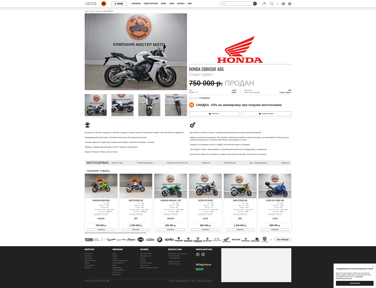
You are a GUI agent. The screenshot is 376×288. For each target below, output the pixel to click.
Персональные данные (205, 281)
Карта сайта (116, 274)
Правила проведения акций (149, 267)
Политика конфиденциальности (179, 281)
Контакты (180, 3)
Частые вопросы (118, 263)
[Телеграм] (283, 3)
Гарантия (285, 163)
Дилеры (87, 263)
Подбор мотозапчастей (177, 163)
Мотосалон (88, 256)
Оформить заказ (145, 256)
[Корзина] (271, 3)
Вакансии (88, 267)
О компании (88, 253)
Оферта (193, 281)
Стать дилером (89, 265)
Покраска (206, 163)
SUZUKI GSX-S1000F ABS (275, 200)
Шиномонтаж (230, 163)
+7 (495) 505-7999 (90, 3)
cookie (343, 275)
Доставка (143, 260)
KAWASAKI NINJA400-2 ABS (171, 200)
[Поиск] (255, 3)
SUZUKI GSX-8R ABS (205, 200)
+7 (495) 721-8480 (90, 4)
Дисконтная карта (146, 253)
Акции (171, 3)
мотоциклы (136, 3)
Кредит (115, 265)
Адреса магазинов (90, 260)
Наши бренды (117, 267)
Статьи (115, 258)
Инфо (190, 3)
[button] (85, 52)
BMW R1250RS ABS (136, 200)
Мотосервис (88, 258)
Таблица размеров (118, 270)
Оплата (142, 258)
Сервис (163, 3)
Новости (115, 256)
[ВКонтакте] (289, 3)
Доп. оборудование (258, 163)
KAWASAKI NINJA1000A (101, 200)
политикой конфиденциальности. (349, 277)
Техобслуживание (145, 163)
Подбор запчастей (151, 3)
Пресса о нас (117, 272)
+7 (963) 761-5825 (174, 264)
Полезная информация (120, 260)
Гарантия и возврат (146, 263)
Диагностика (117, 163)
